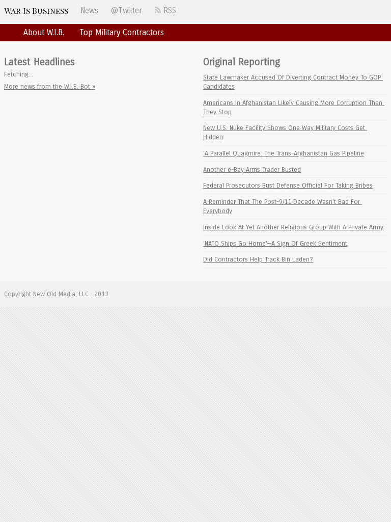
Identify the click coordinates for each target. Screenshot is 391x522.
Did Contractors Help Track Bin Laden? (258, 259)
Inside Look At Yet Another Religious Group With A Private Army (293, 227)
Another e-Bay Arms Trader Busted (252, 169)
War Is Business (36, 10)
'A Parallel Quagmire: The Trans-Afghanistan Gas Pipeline (283, 153)
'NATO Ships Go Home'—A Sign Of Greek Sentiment (275, 243)
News (89, 10)
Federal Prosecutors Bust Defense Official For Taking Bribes (288, 185)
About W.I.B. (43, 32)
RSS (168, 10)
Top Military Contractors (121, 32)
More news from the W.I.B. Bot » (49, 86)
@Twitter (126, 10)
